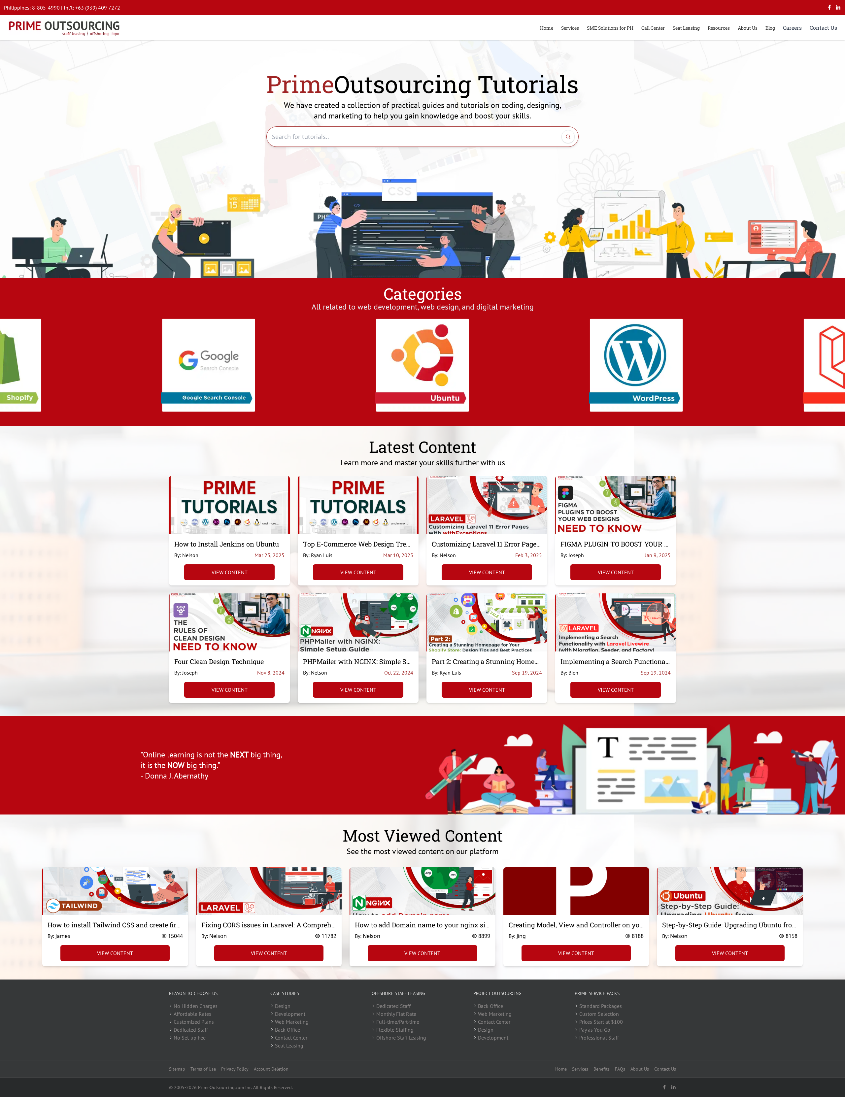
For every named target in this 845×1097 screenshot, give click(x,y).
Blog (770, 28)
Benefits (601, 1069)
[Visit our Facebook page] (829, 8)
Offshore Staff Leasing (401, 1037)
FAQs (620, 1069)
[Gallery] (422, 365)
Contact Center (291, 1037)
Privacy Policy (235, 1069)
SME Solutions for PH (610, 28)
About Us (748, 28)
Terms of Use (203, 1069)
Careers (792, 27)
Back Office (287, 1029)
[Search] (568, 136)
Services (570, 28)
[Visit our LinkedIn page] (838, 8)
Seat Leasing (686, 28)
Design (282, 1006)
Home (546, 28)
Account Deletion (271, 1069)
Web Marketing (292, 1021)
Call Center (653, 28)
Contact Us (823, 27)
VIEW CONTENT (230, 572)
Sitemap (177, 1069)
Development (290, 1014)
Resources (719, 28)
